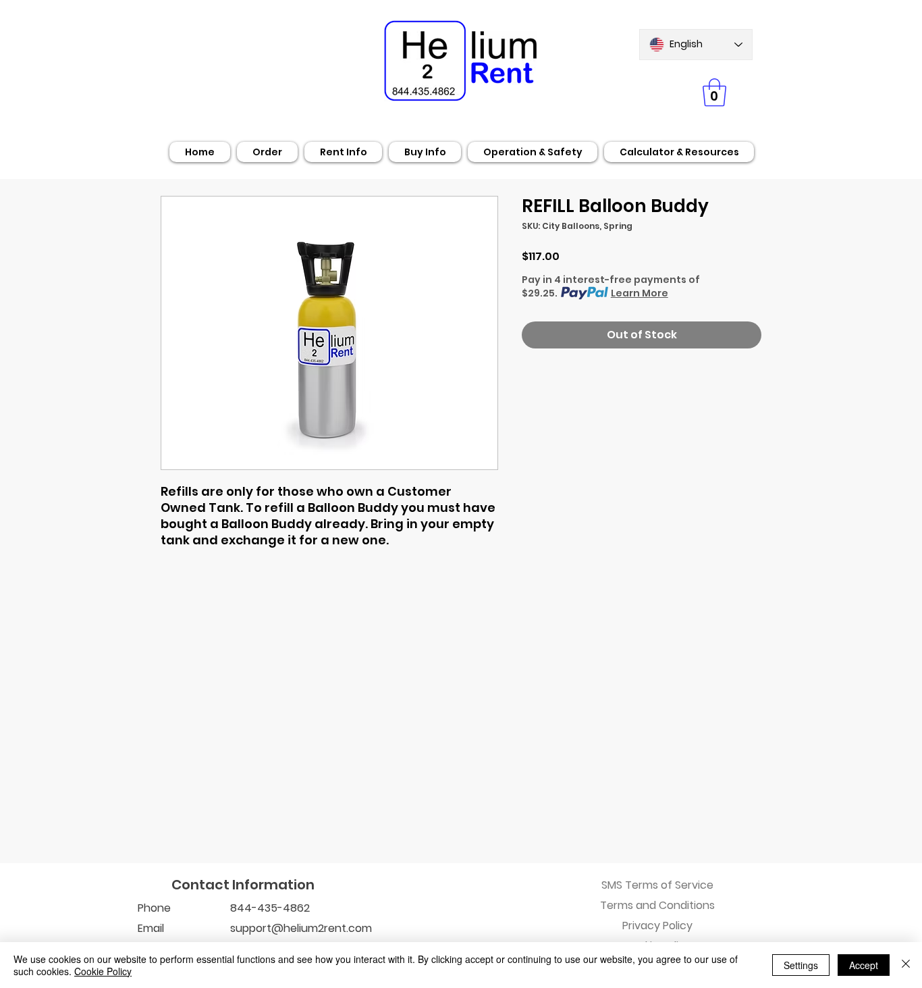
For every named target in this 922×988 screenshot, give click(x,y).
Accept (863, 965)
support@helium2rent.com (301, 928)
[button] (714, 92)
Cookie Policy (103, 971)
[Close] (906, 965)
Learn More (639, 293)
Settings (801, 965)
